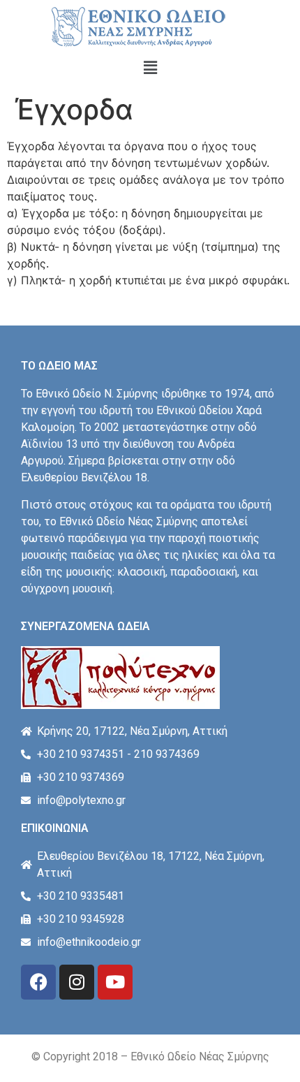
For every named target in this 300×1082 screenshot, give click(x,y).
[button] (150, 67)
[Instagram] (76, 982)
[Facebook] (38, 982)
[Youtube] (115, 982)
